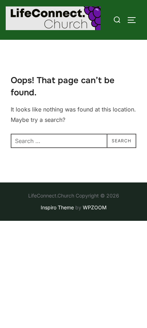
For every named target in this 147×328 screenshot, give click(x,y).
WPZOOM (95, 207)
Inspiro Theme (57, 207)
